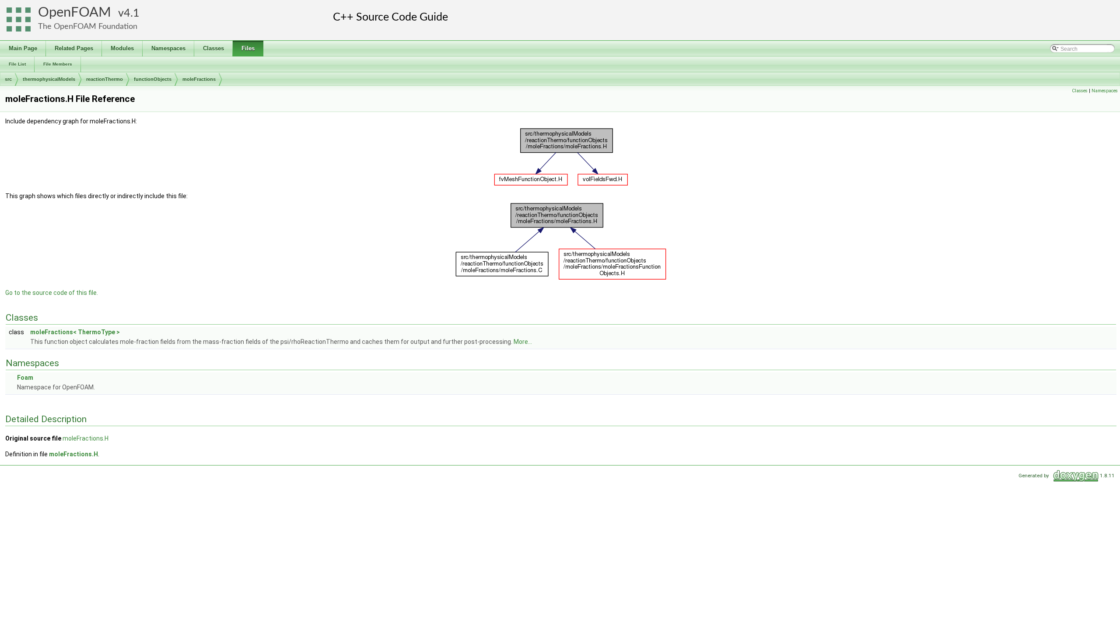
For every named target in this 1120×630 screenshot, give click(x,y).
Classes (1080, 91)
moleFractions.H (85, 438)
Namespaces (1105, 91)
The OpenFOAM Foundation (87, 26)
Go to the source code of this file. (51, 292)
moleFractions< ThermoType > (75, 332)
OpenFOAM (74, 12)
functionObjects (153, 79)
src (8, 79)
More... (523, 341)
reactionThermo (104, 79)
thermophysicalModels (49, 79)
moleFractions (199, 79)
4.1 (132, 13)
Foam (25, 377)
